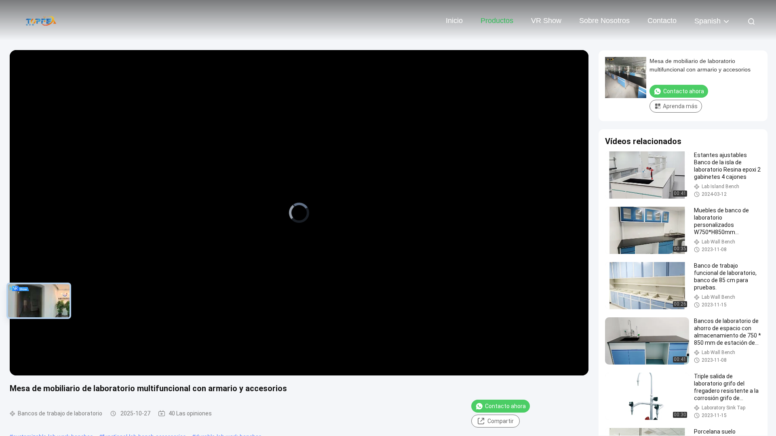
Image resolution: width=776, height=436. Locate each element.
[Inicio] (40, 20)
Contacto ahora (505, 406)
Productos (497, 21)
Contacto (662, 21)
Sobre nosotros (604, 21)
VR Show (546, 21)
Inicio (454, 21)
